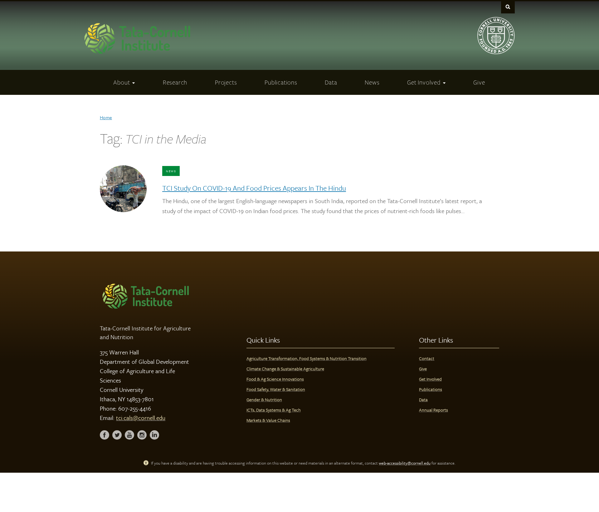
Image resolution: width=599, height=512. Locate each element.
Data (423, 399)
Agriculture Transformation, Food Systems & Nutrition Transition (306, 358)
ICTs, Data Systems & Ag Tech (273, 410)
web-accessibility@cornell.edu (405, 463)
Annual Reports (433, 410)
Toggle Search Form (508, 6)
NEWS (171, 171)
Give (423, 368)
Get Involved (430, 379)
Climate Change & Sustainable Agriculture (285, 368)
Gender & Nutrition (264, 399)
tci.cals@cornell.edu (140, 417)
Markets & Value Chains (268, 420)
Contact (426, 358)
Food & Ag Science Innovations (275, 379)
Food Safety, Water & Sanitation (275, 389)
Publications (430, 389)
